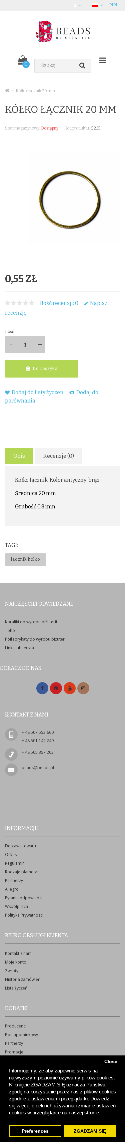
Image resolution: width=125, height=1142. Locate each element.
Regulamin (15, 863)
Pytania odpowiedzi (23, 898)
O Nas (11, 854)
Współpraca (16, 906)
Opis (19, 456)
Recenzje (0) (58, 456)
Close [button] (110, 1061)
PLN (113, 5)
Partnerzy (14, 880)
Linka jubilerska (19, 648)
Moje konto (15, 962)
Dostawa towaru (20, 846)
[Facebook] (42, 688)
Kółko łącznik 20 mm (35, 91)
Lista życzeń (16, 988)
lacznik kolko (25, 559)
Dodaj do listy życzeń (37, 392)
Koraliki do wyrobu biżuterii (31, 622)
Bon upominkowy (21, 1034)
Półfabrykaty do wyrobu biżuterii (36, 639)
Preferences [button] (35, 1131)
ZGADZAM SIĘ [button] (90, 1131)
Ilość (9, 331)
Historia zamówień (22, 979)
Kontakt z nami (19, 953)
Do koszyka (45, 368)
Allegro (12, 889)
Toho (10, 630)
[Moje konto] (78, 5)
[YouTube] (70, 688)
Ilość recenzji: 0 (59, 303)
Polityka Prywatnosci (24, 915)
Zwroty (11, 971)
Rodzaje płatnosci (22, 872)
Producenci (15, 1026)
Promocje (14, 1052)
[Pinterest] (56, 688)
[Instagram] (83, 688)
